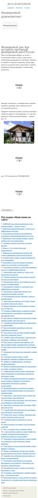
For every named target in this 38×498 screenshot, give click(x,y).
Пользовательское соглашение (16, 490)
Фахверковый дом (10, 25)
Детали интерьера (19, 4)
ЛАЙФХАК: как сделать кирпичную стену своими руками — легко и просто (17, 225)
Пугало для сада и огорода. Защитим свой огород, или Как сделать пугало (18, 416)
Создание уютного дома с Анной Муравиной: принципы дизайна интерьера (17, 358)
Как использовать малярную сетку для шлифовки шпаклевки (16, 329)
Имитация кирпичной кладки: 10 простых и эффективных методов (18, 230)
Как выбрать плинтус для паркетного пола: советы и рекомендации (18, 283)
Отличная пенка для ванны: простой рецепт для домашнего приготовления (19, 401)
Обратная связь (7, 495)
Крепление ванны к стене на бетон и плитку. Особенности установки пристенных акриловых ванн (19, 480)
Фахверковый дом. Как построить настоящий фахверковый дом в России (17, 49)
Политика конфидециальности (10, 493)
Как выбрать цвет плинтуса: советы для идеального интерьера (17, 273)
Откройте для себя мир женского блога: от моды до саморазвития (18, 457)
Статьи (27, 7)
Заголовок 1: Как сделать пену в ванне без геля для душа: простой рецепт (18, 396)
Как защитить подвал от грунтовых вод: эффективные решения (17, 288)
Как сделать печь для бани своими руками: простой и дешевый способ (18, 333)
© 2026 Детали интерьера (9, 488)
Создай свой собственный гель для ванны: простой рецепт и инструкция (18, 411)
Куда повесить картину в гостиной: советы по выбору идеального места (18, 302)
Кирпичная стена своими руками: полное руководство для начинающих (17, 239)
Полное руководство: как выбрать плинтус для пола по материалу (18, 278)
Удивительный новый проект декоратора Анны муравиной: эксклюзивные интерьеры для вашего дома (17, 373)
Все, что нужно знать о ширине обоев (18, 429)
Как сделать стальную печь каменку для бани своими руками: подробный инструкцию (18, 343)
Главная (10, 7)
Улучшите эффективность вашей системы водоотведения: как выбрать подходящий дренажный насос (18, 313)
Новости (19, 7)
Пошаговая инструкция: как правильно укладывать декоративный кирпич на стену (17, 234)
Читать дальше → (7, 210)
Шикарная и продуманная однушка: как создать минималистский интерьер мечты (16, 254)
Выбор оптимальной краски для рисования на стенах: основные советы (18, 367)
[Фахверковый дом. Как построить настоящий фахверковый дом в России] (19, 132)
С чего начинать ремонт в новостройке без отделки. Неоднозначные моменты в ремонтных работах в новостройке (18, 434)
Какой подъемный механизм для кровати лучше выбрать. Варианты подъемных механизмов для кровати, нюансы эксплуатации (18, 382)
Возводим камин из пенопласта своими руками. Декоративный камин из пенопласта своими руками (17, 390)
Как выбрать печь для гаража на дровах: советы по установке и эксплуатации (17, 263)
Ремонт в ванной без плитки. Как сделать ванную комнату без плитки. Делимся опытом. (18, 452)
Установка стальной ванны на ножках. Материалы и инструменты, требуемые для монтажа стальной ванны (17, 463)
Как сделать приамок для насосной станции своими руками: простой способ (18, 319)
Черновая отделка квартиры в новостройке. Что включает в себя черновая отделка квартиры (19, 441)
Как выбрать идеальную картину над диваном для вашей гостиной (16, 292)
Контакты (5, 490)
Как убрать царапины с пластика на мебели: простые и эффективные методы (19, 268)
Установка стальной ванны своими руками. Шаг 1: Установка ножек (18, 474)
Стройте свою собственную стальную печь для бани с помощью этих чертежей (18, 338)
